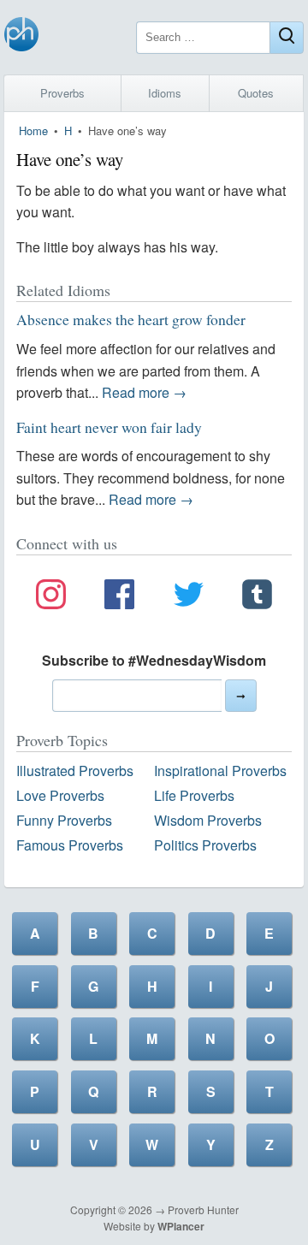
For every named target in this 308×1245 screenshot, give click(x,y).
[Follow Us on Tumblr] (257, 597)
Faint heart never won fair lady (109, 427)
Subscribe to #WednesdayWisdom (154, 660)
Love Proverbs (60, 795)
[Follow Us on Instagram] (51, 597)
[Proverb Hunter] (21, 37)
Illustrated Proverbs (74, 770)
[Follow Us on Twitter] (189, 597)
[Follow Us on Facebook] (119, 597)
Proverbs (62, 93)
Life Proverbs (194, 795)
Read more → (144, 392)
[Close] (287, 37)
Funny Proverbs (64, 820)
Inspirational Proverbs (220, 770)
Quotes (256, 93)
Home (33, 130)
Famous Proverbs (69, 845)
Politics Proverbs (205, 845)
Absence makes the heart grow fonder (131, 319)
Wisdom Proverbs (208, 820)
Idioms (164, 93)
